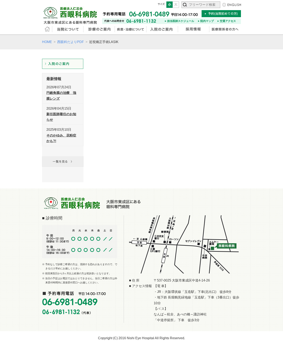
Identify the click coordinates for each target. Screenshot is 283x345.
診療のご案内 (99, 29)
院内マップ (207, 21)
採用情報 (194, 29)
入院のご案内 (162, 29)
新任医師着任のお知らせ (61, 116)
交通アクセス (228, 21)
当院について (68, 29)
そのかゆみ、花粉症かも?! (61, 138)
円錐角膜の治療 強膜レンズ (61, 95)
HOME (47, 29)
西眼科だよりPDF (70, 42)
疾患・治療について (131, 29)
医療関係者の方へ (225, 29)
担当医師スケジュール (180, 21)
